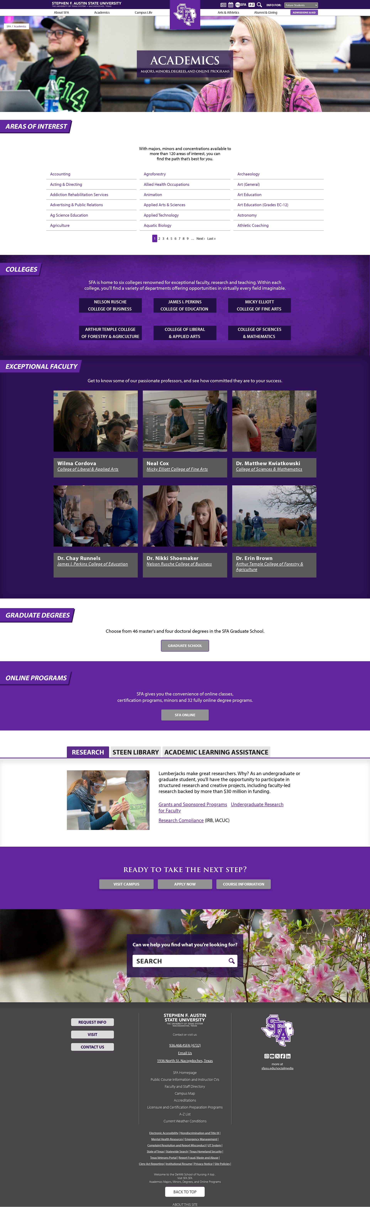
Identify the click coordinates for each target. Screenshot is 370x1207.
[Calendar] (230, 5)
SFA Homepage (185, 1072)
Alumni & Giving (265, 12)
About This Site (185, 1204)
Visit (92, 1034)
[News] (223, 4)
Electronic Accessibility (163, 1133)
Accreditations (185, 1100)
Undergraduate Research (257, 804)
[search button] (232, 961)
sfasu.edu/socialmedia (277, 1068)
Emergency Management (201, 1139)
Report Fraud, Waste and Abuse (198, 1157)
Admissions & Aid (304, 12)
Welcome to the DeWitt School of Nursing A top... (185, 1174)
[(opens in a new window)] (96, 421)
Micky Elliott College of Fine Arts (177, 469)
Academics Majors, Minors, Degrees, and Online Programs (185, 1182)
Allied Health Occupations (166, 184)
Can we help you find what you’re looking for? (185, 944)
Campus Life (143, 12)
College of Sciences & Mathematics (269, 469)
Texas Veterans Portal (163, 1157)
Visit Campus (126, 883)
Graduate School (185, 645)
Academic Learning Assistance (216, 752)
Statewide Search (177, 1151)
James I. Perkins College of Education (92, 564)
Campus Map (185, 1093)
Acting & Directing (66, 184)
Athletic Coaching (253, 225)
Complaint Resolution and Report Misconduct (176, 1145)
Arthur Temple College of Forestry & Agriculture (269, 566)
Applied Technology (161, 215)
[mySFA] (240, 5)
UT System (214, 1145)
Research (88, 752)
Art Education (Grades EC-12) (262, 204)
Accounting (60, 174)
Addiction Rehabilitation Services (79, 194)
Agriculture (60, 225)
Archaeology (248, 174)
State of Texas (155, 1151)
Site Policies (222, 1164)
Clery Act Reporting (151, 1164)
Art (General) (248, 184)
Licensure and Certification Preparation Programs (185, 1107)
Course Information (243, 883)
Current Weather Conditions (185, 1121)
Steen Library (136, 752)
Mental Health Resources (167, 1139)
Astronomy (247, 215)
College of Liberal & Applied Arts (88, 469)
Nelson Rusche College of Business (179, 564)
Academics (20, 26)
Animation (153, 194)
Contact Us (92, 1047)
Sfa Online (185, 714)
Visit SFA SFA (184, 1178)
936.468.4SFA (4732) (185, 1045)
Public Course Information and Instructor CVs (185, 1079)
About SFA (61, 12)
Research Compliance (181, 820)
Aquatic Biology (157, 225)
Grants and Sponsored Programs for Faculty (193, 807)
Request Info (92, 1022)
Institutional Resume (179, 1164)
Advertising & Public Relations (76, 204)
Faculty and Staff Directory (185, 1086)
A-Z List (185, 1114)
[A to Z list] (251, 5)
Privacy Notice (203, 1164)
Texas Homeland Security (206, 1151)
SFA (9, 26)
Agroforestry (155, 174)
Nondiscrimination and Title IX (199, 1133)
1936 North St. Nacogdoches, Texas (185, 1060)
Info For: (274, 5)
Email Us (185, 1052)
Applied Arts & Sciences (164, 204)
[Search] (260, 5)
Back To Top (185, 1191)
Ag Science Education (69, 215)
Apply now (185, 883)
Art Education (249, 194)
